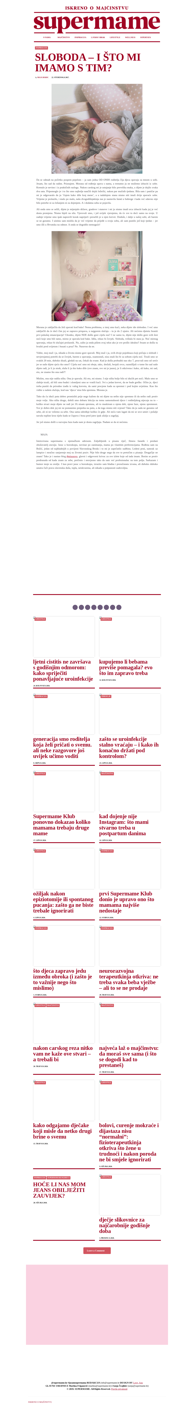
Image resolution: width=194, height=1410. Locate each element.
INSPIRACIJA (80, 37)
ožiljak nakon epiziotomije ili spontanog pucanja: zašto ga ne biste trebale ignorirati (63, 902)
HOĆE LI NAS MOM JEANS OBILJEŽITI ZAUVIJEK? (59, 1190)
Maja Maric (43, 77)
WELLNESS (130, 37)
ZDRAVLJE (105, 696)
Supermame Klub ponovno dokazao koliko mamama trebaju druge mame (61, 825)
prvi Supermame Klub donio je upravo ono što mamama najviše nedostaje (126, 902)
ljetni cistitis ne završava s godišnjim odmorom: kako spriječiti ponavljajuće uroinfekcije (63, 670)
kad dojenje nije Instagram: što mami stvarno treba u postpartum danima (124, 825)
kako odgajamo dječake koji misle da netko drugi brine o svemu (62, 1131)
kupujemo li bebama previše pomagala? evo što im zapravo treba (126, 667)
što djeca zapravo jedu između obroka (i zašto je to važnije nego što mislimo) (62, 979)
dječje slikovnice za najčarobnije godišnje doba (124, 1225)
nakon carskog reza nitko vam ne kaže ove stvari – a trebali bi (63, 1054)
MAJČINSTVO (64, 37)
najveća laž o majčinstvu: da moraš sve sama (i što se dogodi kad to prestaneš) (129, 1056)
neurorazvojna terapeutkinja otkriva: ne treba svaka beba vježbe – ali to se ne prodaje (128, 979)
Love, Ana (138, 1383)
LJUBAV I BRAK (98, 37)
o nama (47, 37)
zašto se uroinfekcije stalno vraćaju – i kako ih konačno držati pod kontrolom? (128, 747)
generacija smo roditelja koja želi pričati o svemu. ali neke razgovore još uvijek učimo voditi (62, 747)
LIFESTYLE (115, 37)
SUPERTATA (145, 37)
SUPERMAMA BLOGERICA (58, 1178)
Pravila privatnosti (119, 1389)
